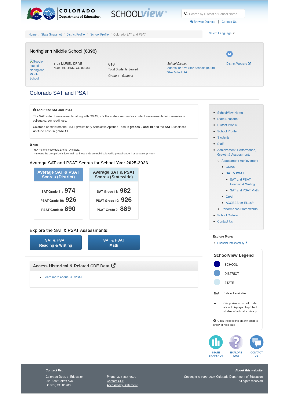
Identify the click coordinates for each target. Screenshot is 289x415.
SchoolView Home (230, 112)
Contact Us (229, 21)
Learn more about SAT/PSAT (63, 277)
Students (223, 137)
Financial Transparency (230, 243)
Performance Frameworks (240, 208)
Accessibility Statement (122, 385)
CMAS (230, 166)
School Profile (99, 34)
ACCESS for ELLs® (239, 202)
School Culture (227, 215)
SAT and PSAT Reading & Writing (242, 181)
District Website (236, 63)
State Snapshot (51, 34)
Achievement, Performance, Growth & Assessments (236, 151)
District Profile (75, 34)
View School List (177, 72)
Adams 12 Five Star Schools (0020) (191, 68)
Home (33, 34)
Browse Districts (204, 21)
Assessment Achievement (240, 160)
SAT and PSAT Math (244, 190)
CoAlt (229, 196)
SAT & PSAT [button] (55, 242)
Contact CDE (115, 381)
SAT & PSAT (235, 173)
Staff (220, 143)
